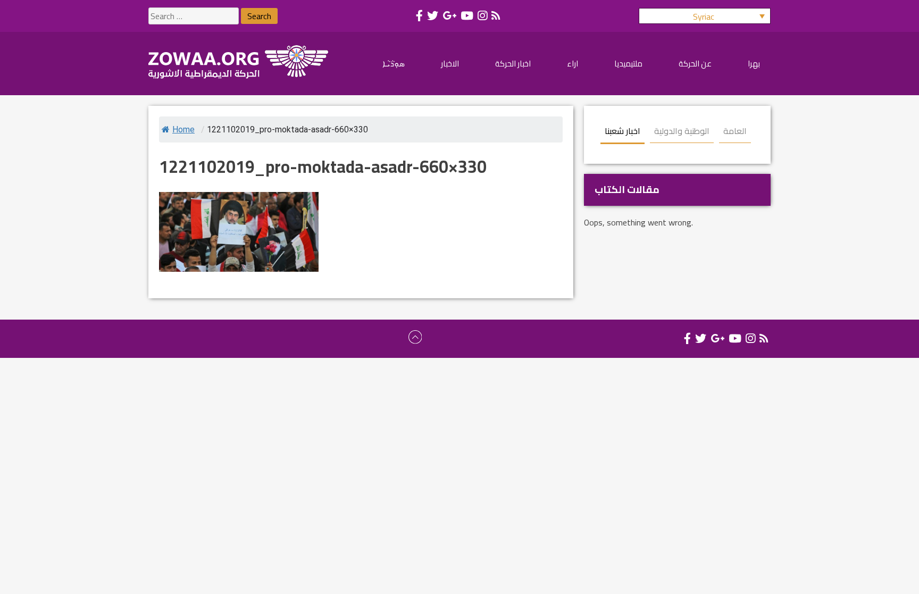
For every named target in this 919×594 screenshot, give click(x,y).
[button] (705, 16)
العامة (735, 131)
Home (183, 129)
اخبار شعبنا (622, 131)
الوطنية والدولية (681, 131)
